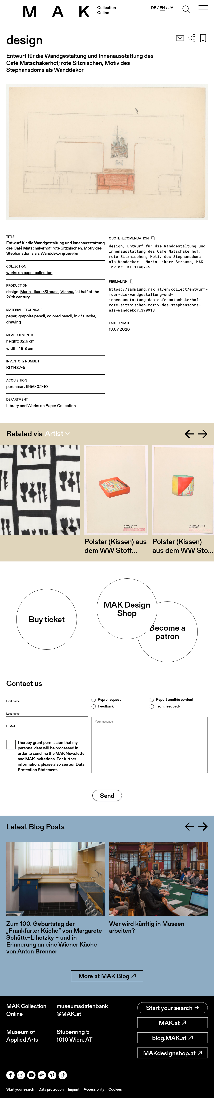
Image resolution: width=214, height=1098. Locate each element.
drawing (13, 322)
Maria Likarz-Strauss (39, 291)
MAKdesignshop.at (169, 1053)
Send (107, 795)
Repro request (109, 699)
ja (170, 7)
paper (11, 316)
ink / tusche (84, 316)
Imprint (73, 1089)
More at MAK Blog (104, 975)
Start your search (169, 1007)
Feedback (106, 706)
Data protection (51, 1089)
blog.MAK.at (169, 1037)
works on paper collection (29, 272)
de (153, 7)
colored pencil (59, 316)
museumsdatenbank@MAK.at (82, 1010)
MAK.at (169, 1022)
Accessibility (94, 1089)
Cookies (115, 1089)
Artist (54, 433)
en (162, 7)
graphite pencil (31, 316)
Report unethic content (174, 699)
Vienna (66, 291)
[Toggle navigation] (203, 9)
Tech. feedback (168, 706)
